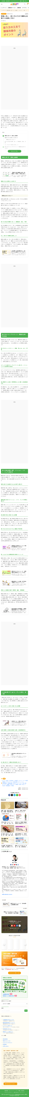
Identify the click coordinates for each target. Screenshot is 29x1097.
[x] (12, 795)
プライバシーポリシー (7, 1042)
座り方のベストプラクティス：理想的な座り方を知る (15, 147)
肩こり (24, 784)
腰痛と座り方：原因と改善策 (11, 135)
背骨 (20, 784)
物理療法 (5, 783)
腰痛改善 (10, 783)
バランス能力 (6, 780)
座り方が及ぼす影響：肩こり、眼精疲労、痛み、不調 (15, 142)
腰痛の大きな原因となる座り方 (11, 137)
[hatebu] (14, 795)
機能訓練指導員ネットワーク (9, 1022)
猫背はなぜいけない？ (11, 139)
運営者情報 (5, 1039)
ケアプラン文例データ (7, 1025)
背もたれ (13, 784)
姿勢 (4, 778)
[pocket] (20, 795)
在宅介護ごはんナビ (7, 1028)
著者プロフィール (6, 1040)
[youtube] (14, 864)
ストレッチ (22, 780)
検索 (2, 1008)
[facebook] (9, 795)
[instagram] (12, 926)
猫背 (27, 780)
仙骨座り (12, 780)
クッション (21, 782)
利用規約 (5, 1044)
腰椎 (8, 784)
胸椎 (17, 784)
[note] (20, 926)
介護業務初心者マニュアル (8, 1019)
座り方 (15, 783)
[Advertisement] (14, 63)
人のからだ (4, 13)
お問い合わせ (5, 1046)
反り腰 (24, 783)
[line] (17, 795)
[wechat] (16, 864)
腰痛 (4, 782)
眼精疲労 (8, 785)
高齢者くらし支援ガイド (8, 1031)
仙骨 (4, 785)
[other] (18, 864)
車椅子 (16, 780)
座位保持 (16, 782)
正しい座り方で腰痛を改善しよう (12, 144)
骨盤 (13, 785)
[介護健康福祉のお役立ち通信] (14, 4)
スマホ (4, 784)
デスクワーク (9, 782)
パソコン (20, 783)
